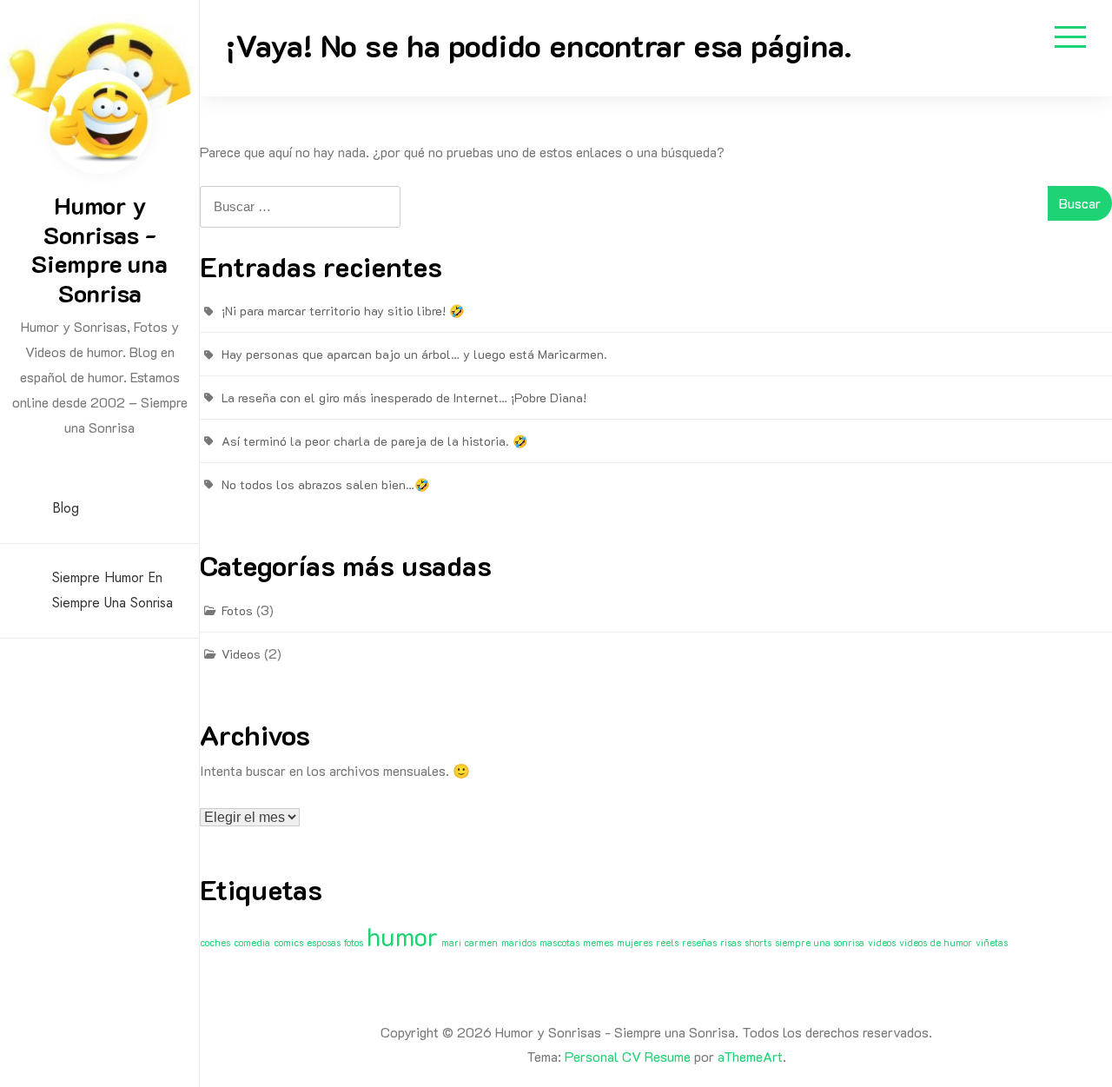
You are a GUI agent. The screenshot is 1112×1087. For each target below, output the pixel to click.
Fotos (237, 610)
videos (882, 943)
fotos (353, 943)
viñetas (992, 943)
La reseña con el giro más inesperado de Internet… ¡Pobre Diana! (404, 397)
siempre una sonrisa (819, 943)
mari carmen (469, 943)
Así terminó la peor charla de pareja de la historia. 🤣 (374, 441)
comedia (252, 943)
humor (402, 935)
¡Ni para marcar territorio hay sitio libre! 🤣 (343, 310)
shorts (758, 943)
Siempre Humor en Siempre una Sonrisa (112, 590)
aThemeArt (750, 1056)
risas (730, 943)
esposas (324, 943)
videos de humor (935, 943)
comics (288, 943)
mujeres (634, 943)
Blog (65, 508)
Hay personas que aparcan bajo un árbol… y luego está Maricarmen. (414, 354)
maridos (518, 943)
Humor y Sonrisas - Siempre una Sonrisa (99, 248)
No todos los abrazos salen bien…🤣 (325, 484)
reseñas (699, 943)
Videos (241, 654)
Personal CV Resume (628, 1056)
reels (667, 943)
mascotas (559, 943)
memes (598, 943)
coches (215, 943)
